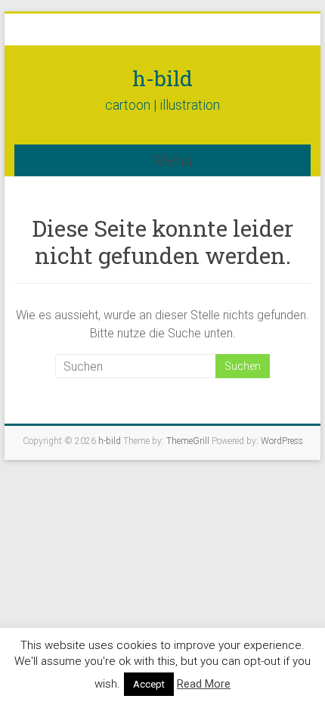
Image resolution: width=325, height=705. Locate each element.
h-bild (162, 78)
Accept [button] (149, 684)
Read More (204, 684)
